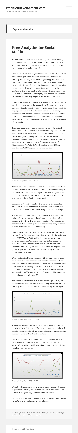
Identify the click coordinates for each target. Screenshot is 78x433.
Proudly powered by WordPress (23, 429)
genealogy (47, 79)
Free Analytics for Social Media (33, 49)
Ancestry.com (17, 79)
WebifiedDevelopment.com (25, 8)
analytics (46, 413)
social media (16, 415)
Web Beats (36, 413)
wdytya (23, 415)
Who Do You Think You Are (23, 74)
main (30, 413)
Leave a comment (35, 415)
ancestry (53, 413)
